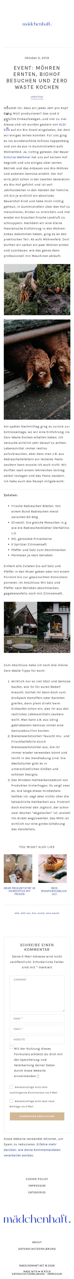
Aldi (17, 913)
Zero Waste (52, 913)
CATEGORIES (37, 1192)
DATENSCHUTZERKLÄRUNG (37, 1248)
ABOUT (37, 1242)
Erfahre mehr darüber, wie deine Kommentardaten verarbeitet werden (32, 1149)
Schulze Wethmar (17, 157)
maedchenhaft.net (37, 23)
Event (41, 913)
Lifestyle (37, 96)
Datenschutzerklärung (28, 1274)
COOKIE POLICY (37, 1179)
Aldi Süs (26, 913)
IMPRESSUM (37, 1185)
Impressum (54, 1274)
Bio (34, 913)
